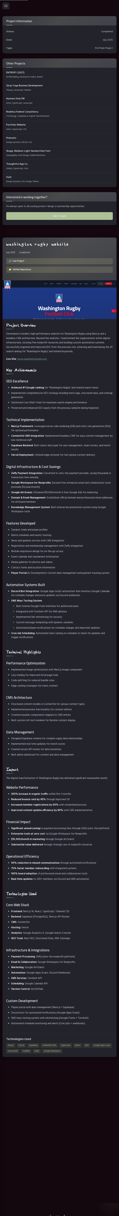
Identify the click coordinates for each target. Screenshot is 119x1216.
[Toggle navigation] (5, 5)
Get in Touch (59, 216)
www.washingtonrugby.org (32, 359)
